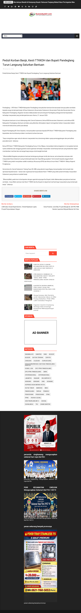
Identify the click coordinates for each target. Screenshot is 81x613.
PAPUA (39, 391)
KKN (43, 381)
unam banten (45, 404)
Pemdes (46, 391)
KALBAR (36, 378)
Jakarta (28, 378)
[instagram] (32, 6)
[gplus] (11, 6)
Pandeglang (29, 391)
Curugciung (46, 360)
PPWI (27, 397)
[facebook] (5, 6)
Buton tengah (38, 357)
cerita (48, 357)
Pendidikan (40, 394)
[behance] (29, 6)
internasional (30, 375)
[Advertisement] (40, 25)
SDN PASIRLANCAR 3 (32, 401)
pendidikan (29, 394)
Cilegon (37, 360)
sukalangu (29, 404)
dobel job (29, 368)
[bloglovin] (18, 6)
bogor (51, 354)
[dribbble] (22, 6)
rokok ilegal (36, 397)
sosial (43, 401)
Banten (38, 354)
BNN (45, 354)
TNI (37, 404)
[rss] (25, 6)
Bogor (27, 357)
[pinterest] (15, 6)
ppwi (48, 394)
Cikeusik (28, 360)
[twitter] (8, 6)
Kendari (28, 381)
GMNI (45, 371)
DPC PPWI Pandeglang (43, 368)
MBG (46, 388)
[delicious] (36, 6)
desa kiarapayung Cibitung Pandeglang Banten (40, 364)
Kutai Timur (29, 388)
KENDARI (37, 381)
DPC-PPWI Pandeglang (33, 371)
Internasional (44, 375)
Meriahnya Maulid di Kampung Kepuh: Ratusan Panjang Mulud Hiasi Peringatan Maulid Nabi (46, 2)
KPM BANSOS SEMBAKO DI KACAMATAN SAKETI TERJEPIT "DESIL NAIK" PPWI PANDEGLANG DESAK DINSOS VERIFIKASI (39, 277)
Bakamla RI (29, 354)
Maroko (39, 388)
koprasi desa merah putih (35, 384)
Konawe (50, 381)
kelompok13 (46, 378)
